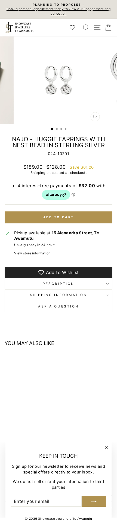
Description (58, 284)
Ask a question (58, 306)
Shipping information (58, 295)
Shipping (37, 173)
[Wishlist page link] (75, 27)
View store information (32, 253)
